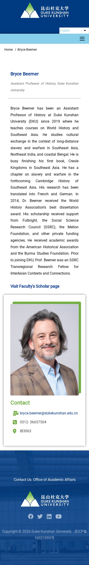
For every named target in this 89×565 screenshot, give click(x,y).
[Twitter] (40, 516)
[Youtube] (58, 516)
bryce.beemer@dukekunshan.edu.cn (49, 413)
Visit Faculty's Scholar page (35, 286)
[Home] (44, 10)
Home (8, 49)
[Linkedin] (49, 516)
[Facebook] (31, 516)
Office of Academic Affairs (54, 479)
